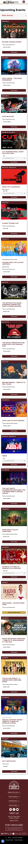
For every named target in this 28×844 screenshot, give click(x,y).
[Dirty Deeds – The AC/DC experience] (14, 67)
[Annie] (14, 445)
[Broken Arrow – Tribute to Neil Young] (14, 371)
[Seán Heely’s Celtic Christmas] (14, 518)
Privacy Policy (9, 840)
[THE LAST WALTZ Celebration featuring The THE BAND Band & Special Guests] (14, 478)
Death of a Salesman (11, 187)
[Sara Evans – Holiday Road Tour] (14, 591)
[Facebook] (10, 809)
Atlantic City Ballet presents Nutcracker (11, 567)
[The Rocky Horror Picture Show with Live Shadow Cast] (14, 331)
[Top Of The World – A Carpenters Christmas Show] (14, 667)
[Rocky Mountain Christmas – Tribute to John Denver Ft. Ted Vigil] (14, 627)
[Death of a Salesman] (14, 176)
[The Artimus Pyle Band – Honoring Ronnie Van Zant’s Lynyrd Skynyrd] (14, 291)
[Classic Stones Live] (14, 212)
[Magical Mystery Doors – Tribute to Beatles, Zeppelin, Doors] (14, 706)
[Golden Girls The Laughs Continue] (14, 248)
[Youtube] (17, 809)
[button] (24, 2)
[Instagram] (14, 809)
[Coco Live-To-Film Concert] (14, 409)
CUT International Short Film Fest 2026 (13, 152)
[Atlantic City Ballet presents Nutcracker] (14, 556)
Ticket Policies (18, 840)
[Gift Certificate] (14, 748)
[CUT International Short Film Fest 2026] (14, 141)
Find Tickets (14, 52)
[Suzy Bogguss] (14, 105)
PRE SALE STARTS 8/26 (14, 612)
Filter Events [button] (7, 15)
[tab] (14, 158)
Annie (4, 456)
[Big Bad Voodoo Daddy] (14, 30)
